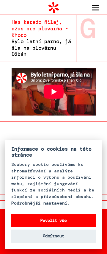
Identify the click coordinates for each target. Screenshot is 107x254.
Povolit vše (53, 220)
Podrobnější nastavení (39, 203)
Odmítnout (53, 236)
